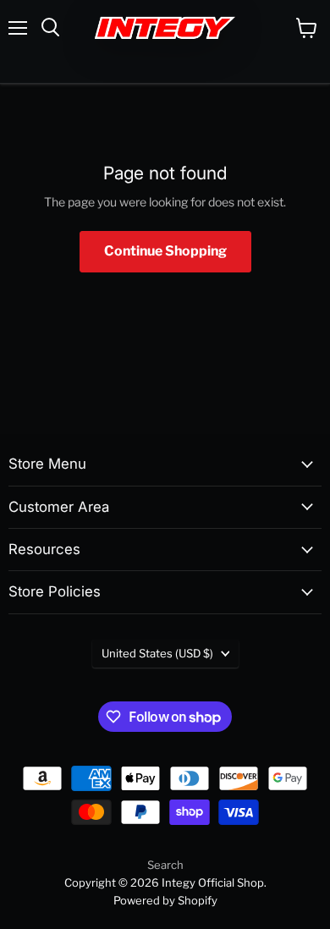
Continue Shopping (165, 251)
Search (165, 864)
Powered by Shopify (165, 900)
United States (157, 653)
